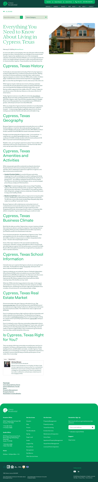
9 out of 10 (27, 266)
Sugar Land (29, 437)
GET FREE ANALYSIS (87, 1)
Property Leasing (48, 424)
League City (29, 443)
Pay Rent (49, 1)
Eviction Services (48, 430)
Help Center (71, 440)
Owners (56, 6)
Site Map (76, 477)
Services (48, 6)
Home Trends (15, 386)
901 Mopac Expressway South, (11, 436)
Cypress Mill (33, 318)
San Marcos (29, 453)
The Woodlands (30, 430)
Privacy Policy (81, 477)
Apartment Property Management (53, 440)
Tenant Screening (49, 427)
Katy (27, 424)
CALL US (79, 1)
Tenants (63, 6)
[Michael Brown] (7, 366)
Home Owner (16, 385)
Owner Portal (69, 1)
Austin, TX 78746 (7, 441)
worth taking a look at (17, 316)
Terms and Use (88, 477)
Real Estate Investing (9, 393)
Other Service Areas (32, 456)
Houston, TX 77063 (8, 422)
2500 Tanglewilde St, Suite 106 (12, 421)
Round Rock (29, 446)
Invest (74, 6)
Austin (28, 440)
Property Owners (8, 392)
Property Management (10, 390)
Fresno (28, 427)
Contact (91, 6)
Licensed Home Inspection (51, 446)
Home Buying (7, 385)
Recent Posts (12, 359)
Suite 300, (6, 439)
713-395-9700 (8, 426)
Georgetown (30, 450)
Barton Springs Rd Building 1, (11, 437)
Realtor (18, 393)
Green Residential (24, 363)
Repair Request (58, 1)
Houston (28, 421)
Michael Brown (19, 49)
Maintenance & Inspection (51, 434)
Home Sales (7, 386)
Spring (28, 434)
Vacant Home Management (51, 443)
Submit (92, 427)
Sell (80, 6)
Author (5, 359)
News (5, 388)
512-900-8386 (8, 444)
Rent (69, 6)
